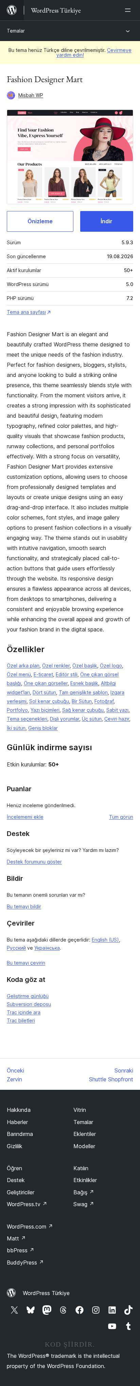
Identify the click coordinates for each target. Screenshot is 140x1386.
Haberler (17, 1122)
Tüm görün (121, 817)
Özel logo (111, 665)
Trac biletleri (21, 1020)
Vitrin (79, 1109)
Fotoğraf (103, 701)
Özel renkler (56, 665)
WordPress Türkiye (46, 1293)
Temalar (16, 31)
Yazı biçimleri (45, 710)
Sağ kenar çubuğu (83, 710)
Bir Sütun (82, 701)
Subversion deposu (29, 1004)
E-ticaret (43, 674)
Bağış (83, 1192)
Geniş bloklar (43, 728)
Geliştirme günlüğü (28, 996)
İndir (106, 221)
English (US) (105, 940)
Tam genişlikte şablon (83, 692)
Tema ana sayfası (26, 312)
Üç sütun (92, 719)
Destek (16, 1180)
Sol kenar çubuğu (49, 701)
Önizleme (40, 221)
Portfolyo (17, 710)
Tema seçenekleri (27, 719)
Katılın (80, 1168)
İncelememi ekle (25, 817)
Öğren (14, 1168)
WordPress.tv (27, 1204)
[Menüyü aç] (129, 10)
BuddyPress (25, 1262)
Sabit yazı (117, 710)
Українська (47, 948)
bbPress (20, 1250)
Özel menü (19, 674)
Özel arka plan (23, 665)
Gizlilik (14, 1146)
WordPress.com (30, 1226)
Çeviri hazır (116, 719)
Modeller (84, 1146)
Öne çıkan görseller (46, 683)
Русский (16, 948)
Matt (16, 1238)
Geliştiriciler (20, 1192)
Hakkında (19, 1109)
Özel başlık (84, 665)
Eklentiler (84, 1134)
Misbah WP (30, 95)
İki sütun (16, 728)
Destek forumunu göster (34, 862)
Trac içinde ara (23, 1012)
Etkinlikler (85, 1180)
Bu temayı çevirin (26, 963)
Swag (83, 1204)
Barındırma (20, 1134)
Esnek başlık (84, 683)
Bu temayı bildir (24, 906)
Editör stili (66, 674)
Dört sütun (44, 692)
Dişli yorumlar (64, 719)
